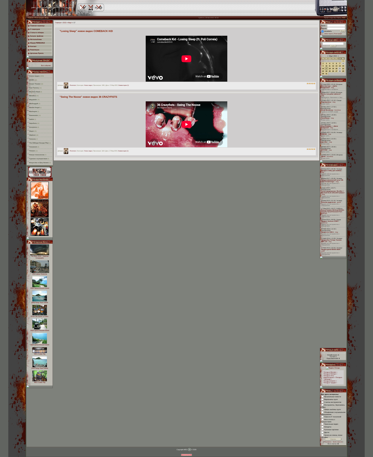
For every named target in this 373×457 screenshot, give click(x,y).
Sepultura (33, 123)
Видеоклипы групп (331, 399)
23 (323, 71)
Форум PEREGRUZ (37, 43)
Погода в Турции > (330, 383)
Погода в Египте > (330, 381)
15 (343, 66)
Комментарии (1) (124, 85)
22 (343, 68)
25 (330, 71)
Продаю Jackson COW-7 (330, 221)
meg (332, 87)
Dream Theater (34, 84)
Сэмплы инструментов (332, 402)
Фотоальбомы (36, 39)
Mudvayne (33, 111)
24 (326, 71)
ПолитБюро (325, 118)
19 (333, 68)
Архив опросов (337, 442)
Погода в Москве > (330, 372)
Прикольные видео (331, 424)
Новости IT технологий (332, 416)
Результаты (327, 442)
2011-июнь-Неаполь (39, 274)
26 (333, 71)
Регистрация (39, 18)
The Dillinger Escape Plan (39, 143)
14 (340, 66)
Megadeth (33, 99)
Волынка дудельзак (328, 202)
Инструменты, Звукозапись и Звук (331, 97)
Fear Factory (34, 88)
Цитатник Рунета (36, 53)
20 (336, 68)
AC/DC (31, 80)
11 (329, 66)
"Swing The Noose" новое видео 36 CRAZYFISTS (88, 96)
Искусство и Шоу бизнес (39, 162)
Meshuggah (33, 103)
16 (323, 68)
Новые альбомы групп (332, 409)
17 (326, 68)
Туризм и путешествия (38, 159)
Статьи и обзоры (37, 32)
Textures (32, 139)
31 (326, 74)
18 (330, 68)
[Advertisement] (333, 303)
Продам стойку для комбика (331, 170)
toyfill (322, 251)
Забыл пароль (328, 33)
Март (70, 22)
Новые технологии (36, 155)
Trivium (32, 151)
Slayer (31, 131)
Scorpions (33, 127)
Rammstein (33, 115)
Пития (323, 156)
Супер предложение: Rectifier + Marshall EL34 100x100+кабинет (333, 192)
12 (333, 66)
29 (343, 71)
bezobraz (338, 110)
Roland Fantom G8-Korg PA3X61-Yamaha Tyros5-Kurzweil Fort (332, 210)
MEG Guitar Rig (39, 354)
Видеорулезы (326, 102)
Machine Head (34, 92)
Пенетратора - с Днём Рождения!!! (329, 86)
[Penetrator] (67, 85)
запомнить (328, 31)
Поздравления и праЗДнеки (329, 89)
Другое (326, 432)
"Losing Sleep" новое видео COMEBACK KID (86, 31)
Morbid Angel (34, 107)
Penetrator (73, 85)
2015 (64, 22)
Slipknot (32, 135)
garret (339, 202)
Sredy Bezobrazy (327, 110)
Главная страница (37, 26)
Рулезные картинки (331, 429)
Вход (46, 18)
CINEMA (324, 134)
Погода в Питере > (330, 374)
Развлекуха (34, 50)
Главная (30, 18)
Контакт (33, 46)
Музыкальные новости (332, 396)
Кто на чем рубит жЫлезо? (331, 94)
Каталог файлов (36, 36)
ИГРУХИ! (324, 150)
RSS (343, 18)
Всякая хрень (325, 104)
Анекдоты (327, 427)
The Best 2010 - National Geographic (39, 257)
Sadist (31, 119)
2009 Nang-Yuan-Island (39, 302)
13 (336, 66)
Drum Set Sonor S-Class (39, 316)
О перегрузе (35, 29)
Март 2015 (333, 56)
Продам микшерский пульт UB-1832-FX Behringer (332, 180)
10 (326, 66)
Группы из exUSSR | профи (329, 112)
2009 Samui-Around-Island (39, 288)
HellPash (324, 213)
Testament (33, 147)
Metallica (32, 96)
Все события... (46, 65)
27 (336, 71)
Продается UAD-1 (327, 232)
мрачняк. (324, 142)
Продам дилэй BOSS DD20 (330, 249)
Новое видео (34, 76)
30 (323, 74)
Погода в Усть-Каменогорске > (329, 376)
